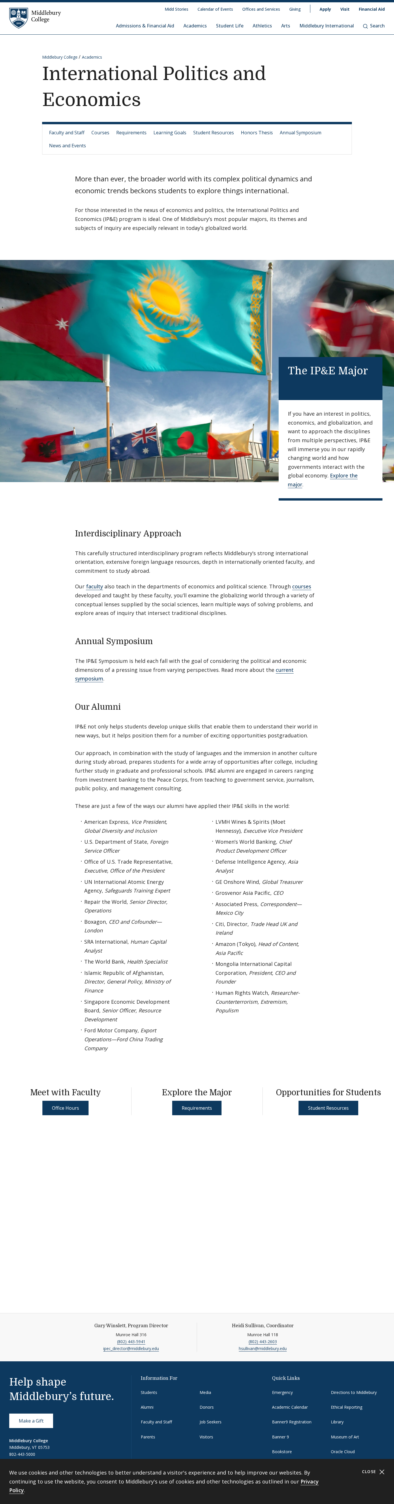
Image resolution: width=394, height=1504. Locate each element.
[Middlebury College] (35, 18)
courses (301, 586)
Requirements (131, 132)
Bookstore (282, 1451)
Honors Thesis (257, 132)
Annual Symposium (300, 132)
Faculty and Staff (67, 132)
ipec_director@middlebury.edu (131, 1348)
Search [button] (377, 26)
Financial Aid (372, 9)
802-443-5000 (22, 1454)
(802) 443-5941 (131, 1341)
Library (337, 1422)
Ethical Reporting (346, 1407)
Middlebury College (60, 57)
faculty (94, 586)
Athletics (262, 26)
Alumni (147, 1407)
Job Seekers (211, 1422)
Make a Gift (31, 1421)
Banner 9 (280, 1437)
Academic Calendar (290, 1407)
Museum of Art (345, 1437)
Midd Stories (176, 9)
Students (149, 1392)
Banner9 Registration (292, 1422)
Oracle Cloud (343, 1451)
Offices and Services (261, 9)
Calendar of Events (215, 9)
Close (370, 1471)
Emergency (282, 1392)
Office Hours (65, 1108)
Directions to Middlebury (354, 1392)
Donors (207, 1407)
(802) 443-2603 (263, 1341)
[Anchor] (295, 384)
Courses (100, 132)
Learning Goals (169, 132)
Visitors (206, 1437)
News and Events (67, 145)
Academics (195, 26)
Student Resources (213, 132)
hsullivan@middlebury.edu (263, 1348)
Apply (325, 9)
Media (205, 1392)
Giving (295, 9)
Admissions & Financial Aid (145, 26)
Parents (148, 1437)
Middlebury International (326, 26)
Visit (345, 9)
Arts (285, 26)
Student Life (229, 26)
